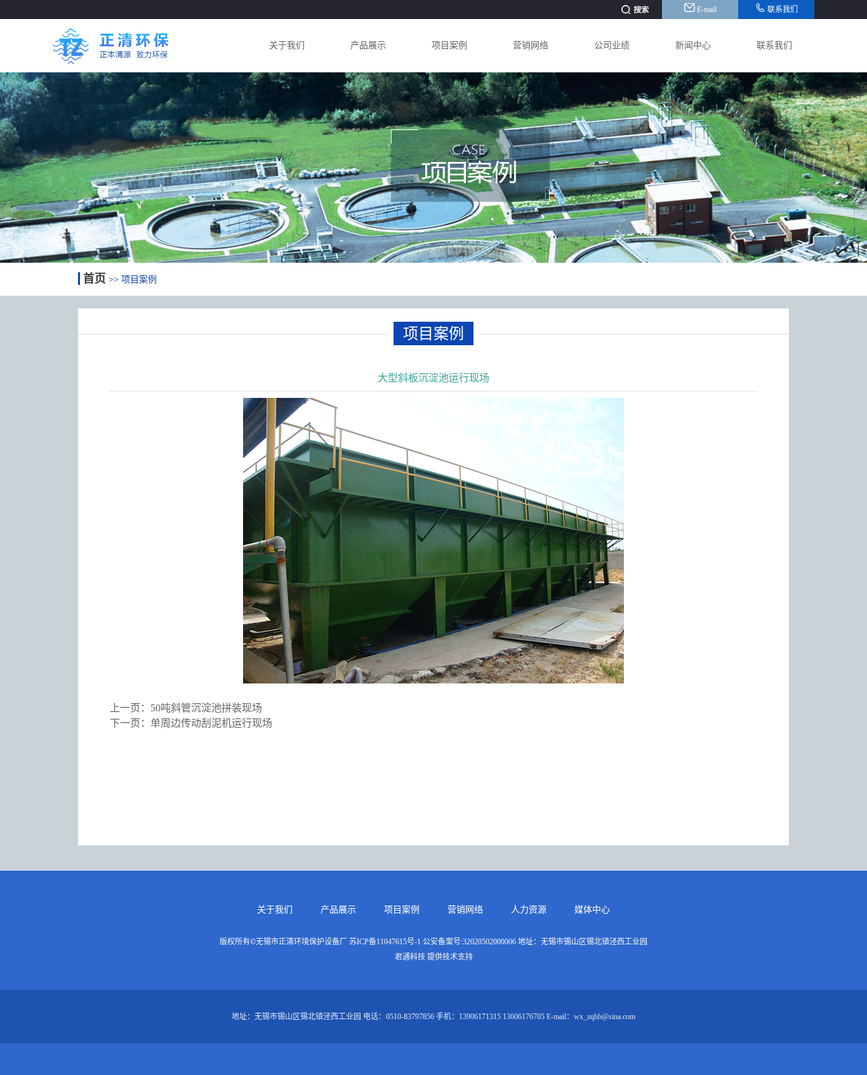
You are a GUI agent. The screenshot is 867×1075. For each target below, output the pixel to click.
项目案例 (449, 45)
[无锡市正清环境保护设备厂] (122, 68)
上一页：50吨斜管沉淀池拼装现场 (186, 707)
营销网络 (530, 45)
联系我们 (781, 9)
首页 (94, 278)
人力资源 (528, 909)
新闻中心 (693, 45)
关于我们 (287, 45)
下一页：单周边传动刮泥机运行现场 (191, 723)
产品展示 (368, 45)
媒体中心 (592, 909)
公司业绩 (612, 45)
